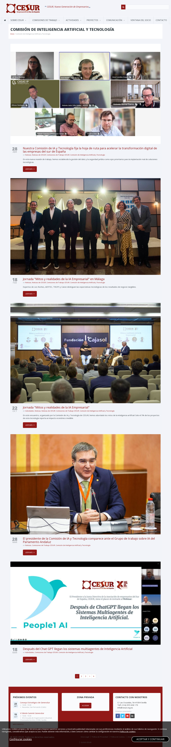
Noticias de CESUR (39, 155)
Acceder (85, 705)
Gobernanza (20, 23)
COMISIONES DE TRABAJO (45, 20)
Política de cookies (127, 731)
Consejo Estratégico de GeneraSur (35, 702)
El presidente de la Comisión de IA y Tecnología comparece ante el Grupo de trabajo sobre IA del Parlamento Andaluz (89, 540)
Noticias (28, 155)
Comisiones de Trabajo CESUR (58, 155)
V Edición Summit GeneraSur (32, 713)
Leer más (29, 169)
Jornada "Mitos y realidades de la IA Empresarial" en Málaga (64, 279)
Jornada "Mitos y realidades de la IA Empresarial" (56, 407)
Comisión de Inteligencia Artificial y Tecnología (87, 155)
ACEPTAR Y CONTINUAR (150, 739)
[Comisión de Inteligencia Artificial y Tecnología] (23, 8)
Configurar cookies (21, 739)
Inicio (12, 34)
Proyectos (93, 20)
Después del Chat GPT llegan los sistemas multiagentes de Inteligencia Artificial (77, 649)
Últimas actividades (75, 23)
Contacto (161, 20)
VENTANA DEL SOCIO (141, 20)
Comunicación (114, 20)
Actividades (72, 20)
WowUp (96, 23)
